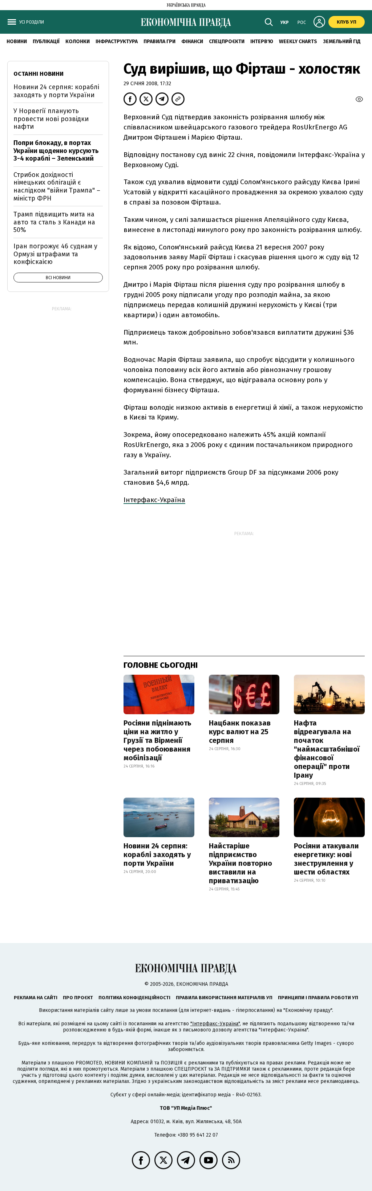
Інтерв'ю (261, 41)
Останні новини (38, 73)
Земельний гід (342, 41)
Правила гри (159, 41)
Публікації (46, 41)
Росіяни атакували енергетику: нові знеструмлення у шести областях (326, 858)
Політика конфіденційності (134, 997)
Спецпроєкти (226, 41)
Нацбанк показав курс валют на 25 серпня (240, 732)
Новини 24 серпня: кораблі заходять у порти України (157, 854)
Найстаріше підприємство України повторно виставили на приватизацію (240, 863)
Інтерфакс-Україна (154, 500)
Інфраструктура (117, 41)
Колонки (77, 41)
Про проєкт (78, 997)
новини (17, 41)
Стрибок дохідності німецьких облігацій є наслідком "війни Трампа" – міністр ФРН (56, 186)
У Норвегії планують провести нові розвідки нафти (51, 119)
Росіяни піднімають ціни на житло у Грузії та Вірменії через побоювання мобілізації (157, 740)
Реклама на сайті (35, 997)
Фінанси (192, 41)
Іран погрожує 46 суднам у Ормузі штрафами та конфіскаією (55, 254)
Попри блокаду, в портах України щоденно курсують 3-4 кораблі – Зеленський (56, 150)
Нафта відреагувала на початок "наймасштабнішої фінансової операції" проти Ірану (327, 749)
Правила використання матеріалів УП (224, 997)
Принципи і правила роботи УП (318, 997)
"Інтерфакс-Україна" (215, 1024)
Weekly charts (298, 41)
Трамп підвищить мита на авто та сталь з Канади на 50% (54, 222)
